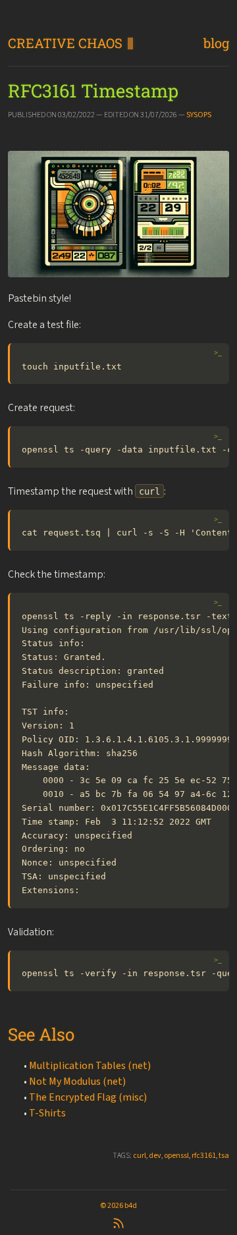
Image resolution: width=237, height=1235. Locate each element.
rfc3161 (204, 1155)
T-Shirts (47, 1113)
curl (139, 1155)
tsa (224, 1155)
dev (155, 1155)
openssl (176, 1155)
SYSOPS (198, 114)
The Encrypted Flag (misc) (88, 1097)
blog (216, 42)
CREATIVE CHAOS (65, 42)
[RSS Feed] (118, 1221)
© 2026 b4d (118, 1205)
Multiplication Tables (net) (90, 1065)
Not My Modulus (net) (77, 1081)
